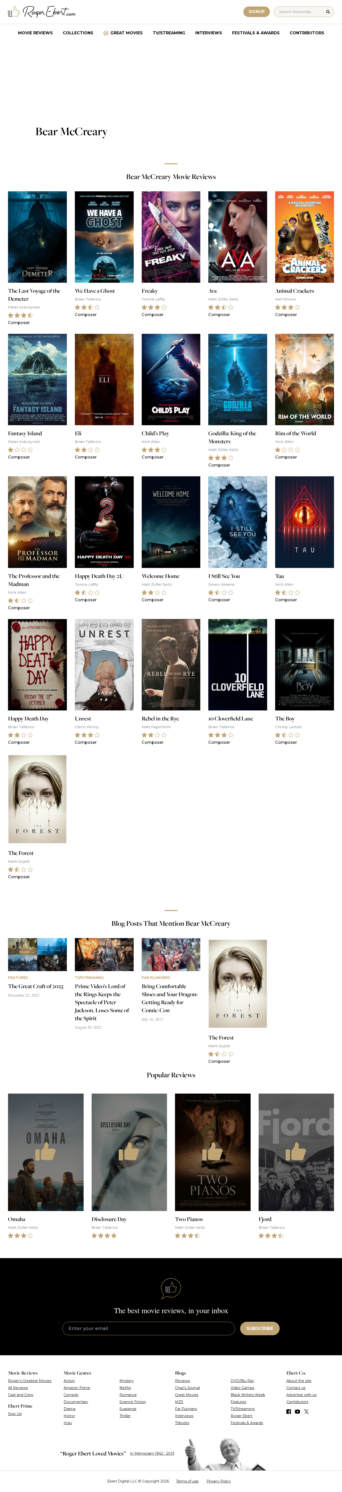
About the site (298, 1381)
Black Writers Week (248, 1395)
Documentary (76, 1402)
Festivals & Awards (256, 33)
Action (69, 1381)
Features (238, 1402)
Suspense (127, 1409)
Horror (69, 1416)
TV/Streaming (169, 33)
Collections (78, 33)
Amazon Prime (77, 1388)
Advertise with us (301, 1395)
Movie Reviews (35, 33)
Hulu (68, 1423)
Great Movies (126, 33)
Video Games (242, 1388)
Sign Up (15, 1414)
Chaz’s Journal (187, 1388)
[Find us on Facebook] (288, 1411)
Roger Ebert (241, 1416)
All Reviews (18, 1388)
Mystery (126, 1381)
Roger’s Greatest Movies (29, 1381)
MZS (179, 1402)
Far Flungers (186, 1409)
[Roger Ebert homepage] (42, 12)
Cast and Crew (20, 1395)
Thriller (125, 1416)
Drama (69, 1409)
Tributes (182, 1423)
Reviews (182, 1381)
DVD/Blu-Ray (242, 1381)
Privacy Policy (219, 1481)
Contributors (307, 33)
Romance (128, 1395)
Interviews (208, 33)
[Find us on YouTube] (297, 1412)
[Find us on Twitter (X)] (306, 1411)
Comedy (71, 1395)
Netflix (125, 1388)
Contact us (295, 1388)
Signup (257, 11)
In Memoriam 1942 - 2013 (152, 1453)
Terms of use (187, 1481)
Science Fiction (132, 1402)
